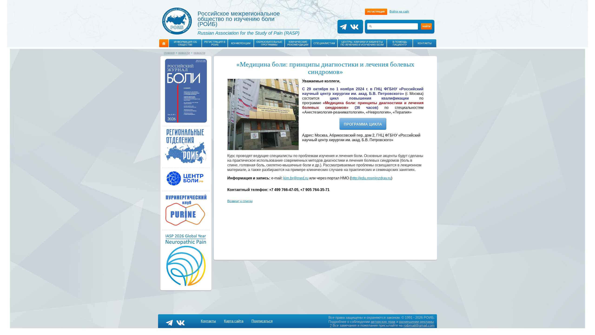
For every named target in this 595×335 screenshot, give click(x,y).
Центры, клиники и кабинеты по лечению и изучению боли (362, 43)
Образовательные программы (269, 43)
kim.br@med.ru (295, 178)
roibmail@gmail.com (419, 325)
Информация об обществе (185, 43)
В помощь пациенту (400, 43)
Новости (184, 53)
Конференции (241, 43)
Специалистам (324, 43)
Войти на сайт (399, 11)
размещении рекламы (416, 322)
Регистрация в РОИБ (214, 43)
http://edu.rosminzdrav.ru (371, 178)
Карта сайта (233, 321)
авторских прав (383, 322)
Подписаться (262, 321)
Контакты (425, 43)
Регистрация (376, 11)
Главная (169, 53)
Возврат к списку (240, 201)
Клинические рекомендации (297, 43)
